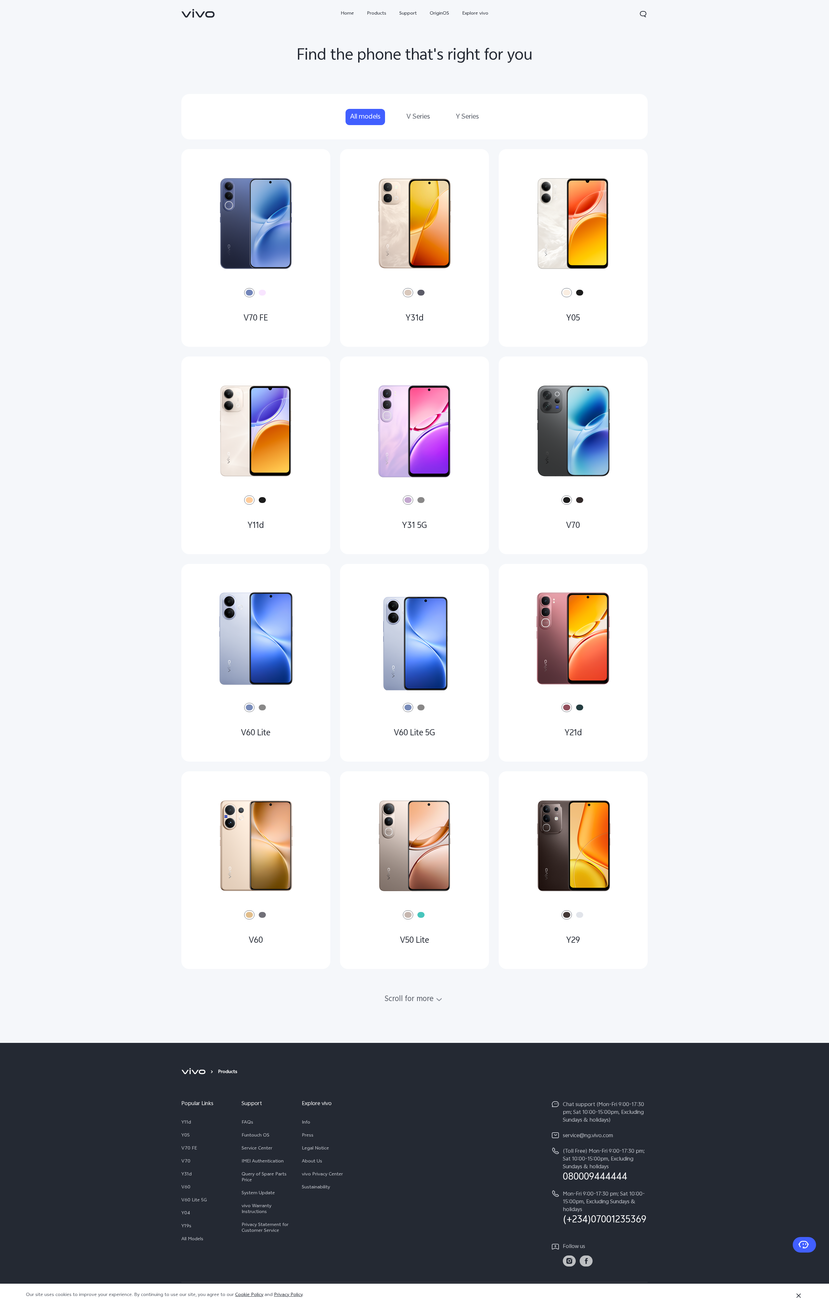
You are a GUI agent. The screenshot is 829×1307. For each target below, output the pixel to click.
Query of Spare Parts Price (264, 1178)
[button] (643, 13)
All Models (192, 1240)
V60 (185, 1188)
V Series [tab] (418, 117)
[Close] (798, 1295)
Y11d (186, 1123)
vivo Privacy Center (322, 1175)
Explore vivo (475, 14)
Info (306, 1123)
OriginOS (439, 14)
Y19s (186, 1227)
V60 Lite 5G (194, 1201)
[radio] (249, 292)
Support (408, 14)
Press (307, 1136)
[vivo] (194, 1072)
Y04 (185, 1214)
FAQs (247, 1123)
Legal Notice (315, 1149)
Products (376, 14)
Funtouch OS (255, 1136)
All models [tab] (365, 117)
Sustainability (316, 1188)
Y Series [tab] (467, 117)
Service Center (257, 1149)
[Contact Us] (804, 1245)
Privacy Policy (288, 1295)
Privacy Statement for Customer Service (265, 1228)
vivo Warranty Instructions (256, 1209)
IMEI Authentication (263, 1162)
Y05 (185, 1136)
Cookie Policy (249, 1295)
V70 (185, 1162)
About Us (312, 1162)
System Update (258, 1193)
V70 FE (189, 1149)
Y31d (186, 1175)
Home (347, 14)
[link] (198, 13)
